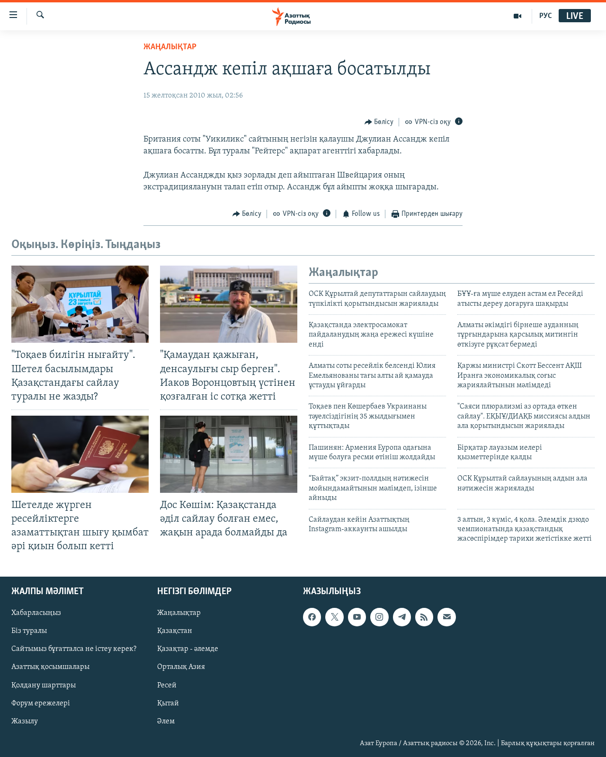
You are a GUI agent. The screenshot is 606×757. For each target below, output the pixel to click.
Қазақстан (174, 631)
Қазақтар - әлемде (187, 649)
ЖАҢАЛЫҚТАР (169, 47)
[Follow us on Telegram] (402, 617)
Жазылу (24, 721)
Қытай (168, 703)
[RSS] (424, 617)
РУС (545, 16)
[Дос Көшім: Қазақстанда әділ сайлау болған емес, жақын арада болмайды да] (228, 454)
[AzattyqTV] (517, 16)
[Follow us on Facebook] (312, 617)
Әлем (166, 721)
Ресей (167, 685)
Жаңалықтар (179, 613)
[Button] (379, 122)
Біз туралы (29, 631)
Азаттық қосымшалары (50, 667)
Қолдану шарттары (43, 685)
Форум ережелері (40, 703)
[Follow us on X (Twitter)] (334, 617)
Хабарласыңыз (36, 613)
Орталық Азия (181, 667)
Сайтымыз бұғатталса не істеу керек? (73, 649)
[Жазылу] (446, 617)
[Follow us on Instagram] (379, 617)
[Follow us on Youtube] (357, 617)
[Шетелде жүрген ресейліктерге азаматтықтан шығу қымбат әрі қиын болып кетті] (80, 454)
